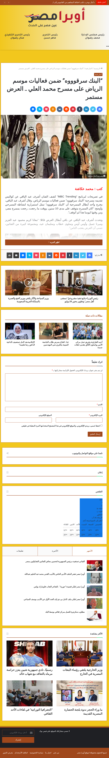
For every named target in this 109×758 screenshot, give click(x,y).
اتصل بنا (48, 752)
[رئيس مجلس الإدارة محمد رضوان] (54, 24)
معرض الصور (8, 752)
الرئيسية (97, 68)
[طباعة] (9, 255)
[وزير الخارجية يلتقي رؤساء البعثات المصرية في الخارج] (79, 653)
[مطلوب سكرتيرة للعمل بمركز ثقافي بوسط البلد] (94, 616)
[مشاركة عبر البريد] (16, 255)
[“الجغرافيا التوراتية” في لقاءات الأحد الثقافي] (30, 693)
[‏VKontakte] (59, 109)
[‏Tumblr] (79, 109)
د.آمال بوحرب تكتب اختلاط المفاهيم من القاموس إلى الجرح (72, 2)
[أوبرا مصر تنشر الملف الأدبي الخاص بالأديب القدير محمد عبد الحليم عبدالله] (94, 578)
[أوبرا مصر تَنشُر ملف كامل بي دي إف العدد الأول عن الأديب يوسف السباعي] (94, 603)
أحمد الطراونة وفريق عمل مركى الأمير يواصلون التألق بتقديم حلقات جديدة (88, 345)
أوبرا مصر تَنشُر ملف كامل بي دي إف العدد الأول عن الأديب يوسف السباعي (54, 599)
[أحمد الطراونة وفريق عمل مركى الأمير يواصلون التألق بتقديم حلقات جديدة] (87, 331)
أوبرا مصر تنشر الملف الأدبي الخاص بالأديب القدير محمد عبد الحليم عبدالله (55, 574)
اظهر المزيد (54, 242)
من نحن (56, 752)
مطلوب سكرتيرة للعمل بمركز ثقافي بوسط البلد (65, 612)
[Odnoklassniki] (53, 109)
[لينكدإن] (86, 109)
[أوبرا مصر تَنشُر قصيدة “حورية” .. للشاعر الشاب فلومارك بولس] (94, 590)
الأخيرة (55, 551)
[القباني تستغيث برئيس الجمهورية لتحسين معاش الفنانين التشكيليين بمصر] (94, 565)
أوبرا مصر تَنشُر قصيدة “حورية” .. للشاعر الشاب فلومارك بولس (59, 587)
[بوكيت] (46, 109)
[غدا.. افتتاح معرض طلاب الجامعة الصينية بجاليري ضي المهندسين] (54, 331)
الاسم (99, 404)
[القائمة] (107, 46)
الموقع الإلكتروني (45, 415)
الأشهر (90, 551)
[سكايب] (39, 109)
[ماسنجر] (33, 109)
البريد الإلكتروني (95, 415)
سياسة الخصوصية (36, 752)
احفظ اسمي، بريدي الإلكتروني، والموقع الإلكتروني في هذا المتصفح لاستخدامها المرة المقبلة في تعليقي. (60, 425)
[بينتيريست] (73, 109)
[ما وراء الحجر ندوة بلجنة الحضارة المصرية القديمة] (79, 693)
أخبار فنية (88, 68)
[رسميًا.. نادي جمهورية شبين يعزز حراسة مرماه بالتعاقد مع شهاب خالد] (30, 653)
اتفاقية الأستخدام (21, 752)
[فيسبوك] (99, 109)
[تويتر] (93, 109)
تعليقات (19, 551)
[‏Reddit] (66, 109)
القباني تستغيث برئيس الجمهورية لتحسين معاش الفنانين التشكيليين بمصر (55, 562)
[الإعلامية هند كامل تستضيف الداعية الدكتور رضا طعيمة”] (20, 331)
